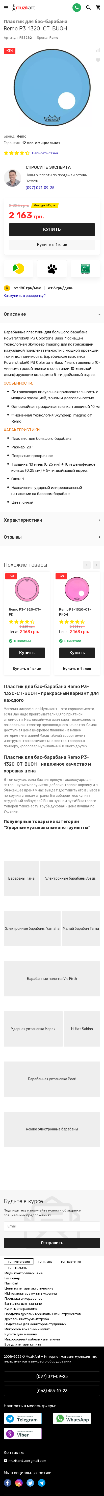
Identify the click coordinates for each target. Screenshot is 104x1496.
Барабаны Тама (21, 878)
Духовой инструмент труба (27, 1319)
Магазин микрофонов (22, 709)
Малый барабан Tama (81, 928)
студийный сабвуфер (22, 801)
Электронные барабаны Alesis (70, 878)
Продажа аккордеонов (23, 1298)
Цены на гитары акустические (29, 1288)
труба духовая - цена (57, 806)
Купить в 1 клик (52, 244)
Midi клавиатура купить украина (31, 1293)
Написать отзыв (45, 153)
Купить (52, 229)
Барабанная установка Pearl (52, 1079)
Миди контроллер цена (24, 1273)
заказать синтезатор (22, 725)
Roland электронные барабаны (52, 1129)
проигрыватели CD (45, 714)
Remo (53, 38)
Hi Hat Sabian (82, 1029)
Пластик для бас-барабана (35, 21)
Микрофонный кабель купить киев (32, 1339)
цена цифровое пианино (43, 730)
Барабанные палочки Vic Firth (52, 979)
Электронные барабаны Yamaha (32, 928)
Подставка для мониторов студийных (35, 1324)
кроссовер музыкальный (40, 746)
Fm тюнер (12, 1278)
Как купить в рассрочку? (25, 296)
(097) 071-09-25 (40, 187)
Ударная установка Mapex (33, 1029)
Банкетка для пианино (23, 1303)
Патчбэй (11, 1283)
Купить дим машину (21, 1334)
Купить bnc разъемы (21, 1309)
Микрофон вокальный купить (28, 1329)
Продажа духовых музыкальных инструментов (43, 1314)
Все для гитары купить (23, 1344)
